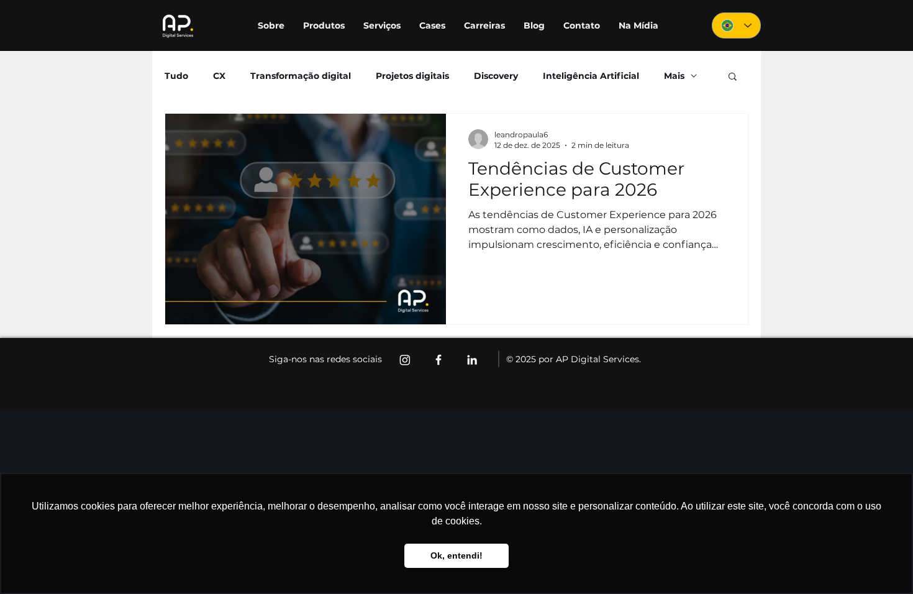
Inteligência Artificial (591, 76)
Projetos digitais (412, 76)
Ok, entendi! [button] (456, 555)
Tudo (176, 76)
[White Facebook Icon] (438, 360)
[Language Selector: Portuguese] (736, 25)
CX (219, 76)
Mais (674, 76)
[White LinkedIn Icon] (472, 360)
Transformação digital (300, 76)
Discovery (496, 76)
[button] (732, 77)
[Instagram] (405, 360)
